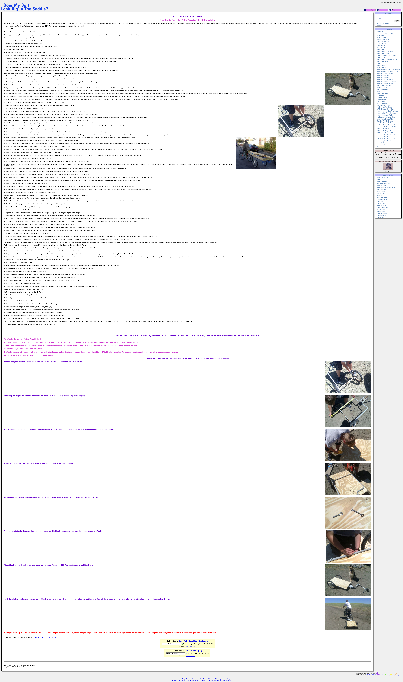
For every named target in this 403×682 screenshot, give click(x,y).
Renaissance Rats (382, 207)
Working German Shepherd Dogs (387, 187)
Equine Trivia (381, 57)
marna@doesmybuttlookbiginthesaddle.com (391, 675)
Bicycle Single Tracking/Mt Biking (387, 127)
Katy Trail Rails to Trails (384, 123)
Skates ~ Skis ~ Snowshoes (385, 137)
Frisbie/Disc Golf (382, 145)
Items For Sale (381, 47)
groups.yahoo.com (190, 646)
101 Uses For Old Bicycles (385, 129)
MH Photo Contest (382, 103)
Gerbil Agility (380, 195)
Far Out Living (381, 191)
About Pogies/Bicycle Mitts (385, 119)
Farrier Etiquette (381, 67)
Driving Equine (381, 95)
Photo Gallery (381, 45)
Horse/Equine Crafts (383, 61)
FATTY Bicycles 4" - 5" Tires (385, 109)
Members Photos (382, 87)
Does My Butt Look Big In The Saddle (46, 637)
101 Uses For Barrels (383, 75)
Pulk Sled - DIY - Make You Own (387, 139)
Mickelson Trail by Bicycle (385, 121)
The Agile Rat (381, 193)
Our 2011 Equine (382, 97)
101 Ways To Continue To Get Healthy (388, 69)
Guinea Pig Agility (382, 197)
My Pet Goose (381, 209)
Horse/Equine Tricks (383, 49)
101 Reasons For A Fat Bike (385, 133)
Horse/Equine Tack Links (384, 85)
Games (379, 147)
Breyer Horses (381, 101)
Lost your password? (383, 23)
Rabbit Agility (381, 201)
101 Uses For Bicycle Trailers (386, 131)
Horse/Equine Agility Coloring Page (387, 59)
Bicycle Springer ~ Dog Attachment (387, 111)
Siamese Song (381, 215)
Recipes (379, 63)
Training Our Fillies (382, 93)
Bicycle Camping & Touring (385, 115)
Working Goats (381, 185)
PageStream (380, 217)
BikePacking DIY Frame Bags (386, 117)
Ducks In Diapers (382, 213)
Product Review (381, 43)
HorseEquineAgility (193, 651)
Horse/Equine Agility (383, 53)
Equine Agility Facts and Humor (386, 55)
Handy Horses (381, 65)
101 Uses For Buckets (383, 77)
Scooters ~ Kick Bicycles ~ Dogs (387, 135)
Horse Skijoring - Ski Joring (385, 51)
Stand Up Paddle (382, 143)
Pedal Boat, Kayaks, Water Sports (387, 141)
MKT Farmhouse (382, 189)
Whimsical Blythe (382, 181)
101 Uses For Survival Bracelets (386, 81)
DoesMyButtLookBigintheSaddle (193, 641)
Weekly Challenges (382, 37)
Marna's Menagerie (382, 177)
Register (379, 25)
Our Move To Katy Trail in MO (386, 125)
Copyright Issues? (371, 674)
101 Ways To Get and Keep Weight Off (388, 71)
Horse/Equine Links (383, 89)
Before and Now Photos (384, 41)
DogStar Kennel (381, 203)
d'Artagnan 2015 (381, 99)
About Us (379, 91)
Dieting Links (381, 35)
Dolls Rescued (381, 179)
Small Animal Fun (382, 199)
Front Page (380, 31)
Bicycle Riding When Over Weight (387, 113)
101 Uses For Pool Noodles (385, 83)
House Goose (381, 211)
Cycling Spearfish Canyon (384, 107)
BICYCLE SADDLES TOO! (385, 33)
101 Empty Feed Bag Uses (385, 73)
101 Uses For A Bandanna (385, 79)
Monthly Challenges (383, 39)
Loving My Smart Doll (383, 183)
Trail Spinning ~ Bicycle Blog (385, 105)
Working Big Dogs (382, 205)
